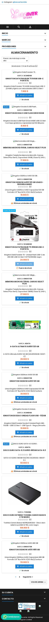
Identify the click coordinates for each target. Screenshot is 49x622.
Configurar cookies (24, 619)
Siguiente (28, 577)
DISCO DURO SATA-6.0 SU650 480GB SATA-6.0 (24, 450)
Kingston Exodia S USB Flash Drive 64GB (24, 113)
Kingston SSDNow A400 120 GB (24, 381)
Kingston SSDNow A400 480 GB (24, 549)
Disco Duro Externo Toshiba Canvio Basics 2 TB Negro (24, 516)
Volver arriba (38, 582)
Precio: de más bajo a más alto (15, 59)
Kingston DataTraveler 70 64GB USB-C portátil (24, 79)
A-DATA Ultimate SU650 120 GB (24, 346)
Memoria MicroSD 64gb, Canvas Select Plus (24, 147)
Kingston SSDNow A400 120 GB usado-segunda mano (24, 183)
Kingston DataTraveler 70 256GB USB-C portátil (24, 248)
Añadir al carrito (24, 95)
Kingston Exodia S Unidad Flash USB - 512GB (24, 415)
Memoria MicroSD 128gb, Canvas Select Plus (24, 282)
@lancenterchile (20, 2)
